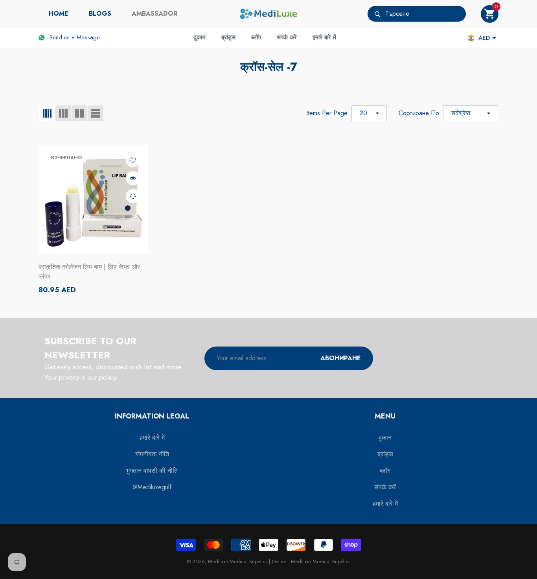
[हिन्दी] (471, 38)
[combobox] (425, 14)
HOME (58, 13)
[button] (489, 14)
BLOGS (100, 13)
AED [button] (484, 37)
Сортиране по (419, 113)
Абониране (340, 358)
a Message (86, 37)
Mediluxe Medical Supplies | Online (248, 561)
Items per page (327, 113)
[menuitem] (59, 14)
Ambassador (154, 13)
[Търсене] (417, 14)
